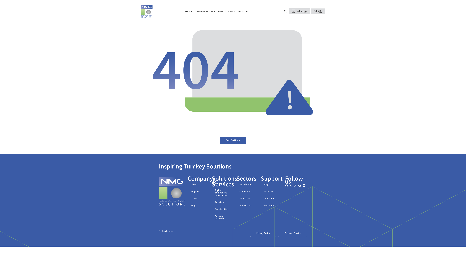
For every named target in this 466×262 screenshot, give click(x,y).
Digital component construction (221, 192)
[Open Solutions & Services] (214, 11)
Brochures (269, 205)
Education (244, 198)
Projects (195, 191)
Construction (221, 209)
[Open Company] (191, 11)
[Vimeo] (304, 185)
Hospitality (244, 205)
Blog (193, 205)
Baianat (169, 231)
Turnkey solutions (219, 217)
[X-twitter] (290, 185)
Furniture (219, 202)
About (194, 184)
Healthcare (245, 184)
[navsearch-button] (285, 11)
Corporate (244, 191)
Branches (268, 191)
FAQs (266, 184)
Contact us (269, 198)
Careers (194, 198)
